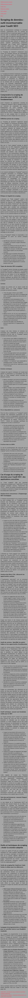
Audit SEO (3, 6)
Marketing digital (5, 9)
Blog (2, 16)
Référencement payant (6, 4)
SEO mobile (4, 11)
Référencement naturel (6, 2)
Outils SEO (3, 13)
